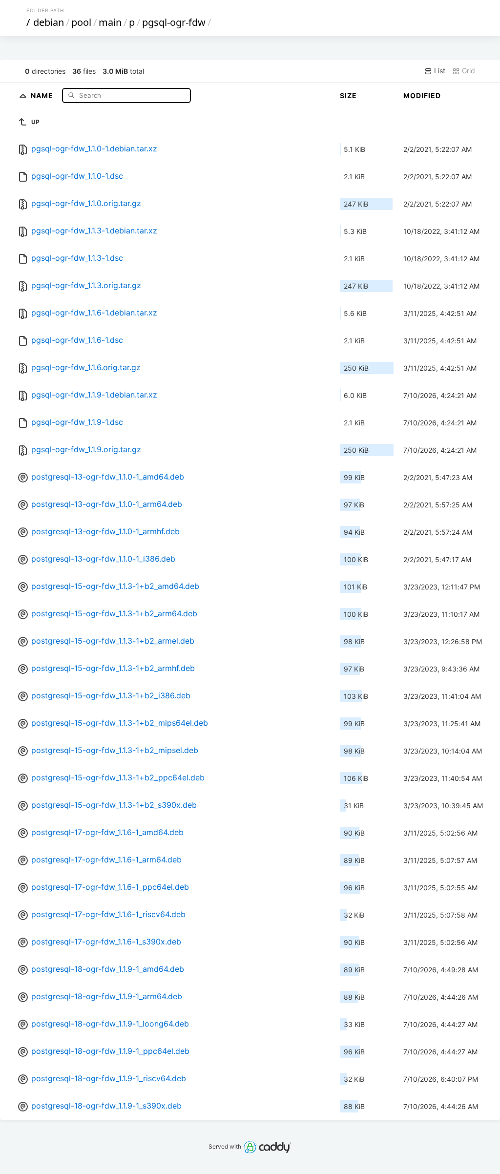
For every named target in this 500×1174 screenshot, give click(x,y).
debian (48, 22)
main (110, 22)
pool (81, 22)
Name (43, 95)
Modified (422, 95)
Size (348, 95)
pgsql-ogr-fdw (174, 22)
